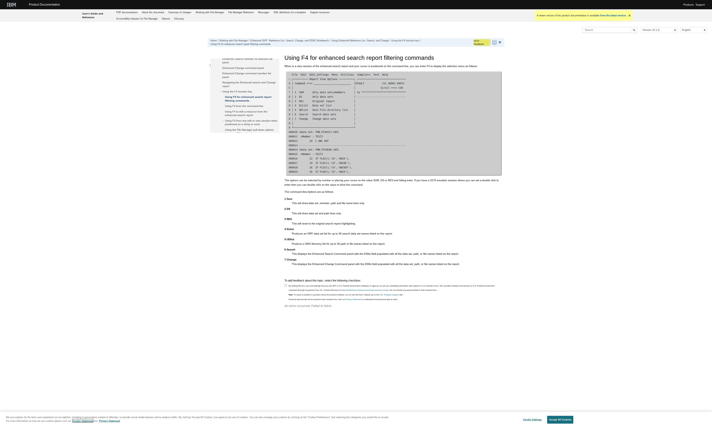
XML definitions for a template (289, 12)
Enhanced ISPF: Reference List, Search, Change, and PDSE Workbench (289, 40)
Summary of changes (179, 12)
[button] (220, 59)
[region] (356, 419)
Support (700, 4)
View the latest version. (613, 15)
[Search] (634, 30)
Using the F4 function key (405, 40)
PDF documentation (127, 12)
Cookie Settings (532, 419)
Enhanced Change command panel (243, 67)
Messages (263, 12)
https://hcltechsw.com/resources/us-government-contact (365, 290)
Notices (166, 18)
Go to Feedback (479, 42)
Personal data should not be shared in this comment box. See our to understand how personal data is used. (343, 299)
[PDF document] (494, 42)
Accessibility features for (137, 18)
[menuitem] (127, 12)
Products (688, 4)
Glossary (179, 18)
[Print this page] (500, 42)
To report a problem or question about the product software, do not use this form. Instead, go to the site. (346, 295)
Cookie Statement (83, 420)
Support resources (320, 12)
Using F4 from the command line (244, 106)
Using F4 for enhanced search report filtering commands (240, 44)
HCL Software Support (389, 295)
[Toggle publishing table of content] (210, 65)
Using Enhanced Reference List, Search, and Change (360, 40)
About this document (153, 12)
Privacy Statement (353, 299)
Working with (210, 12)
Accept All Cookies (560, 419)
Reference (241, 12)
